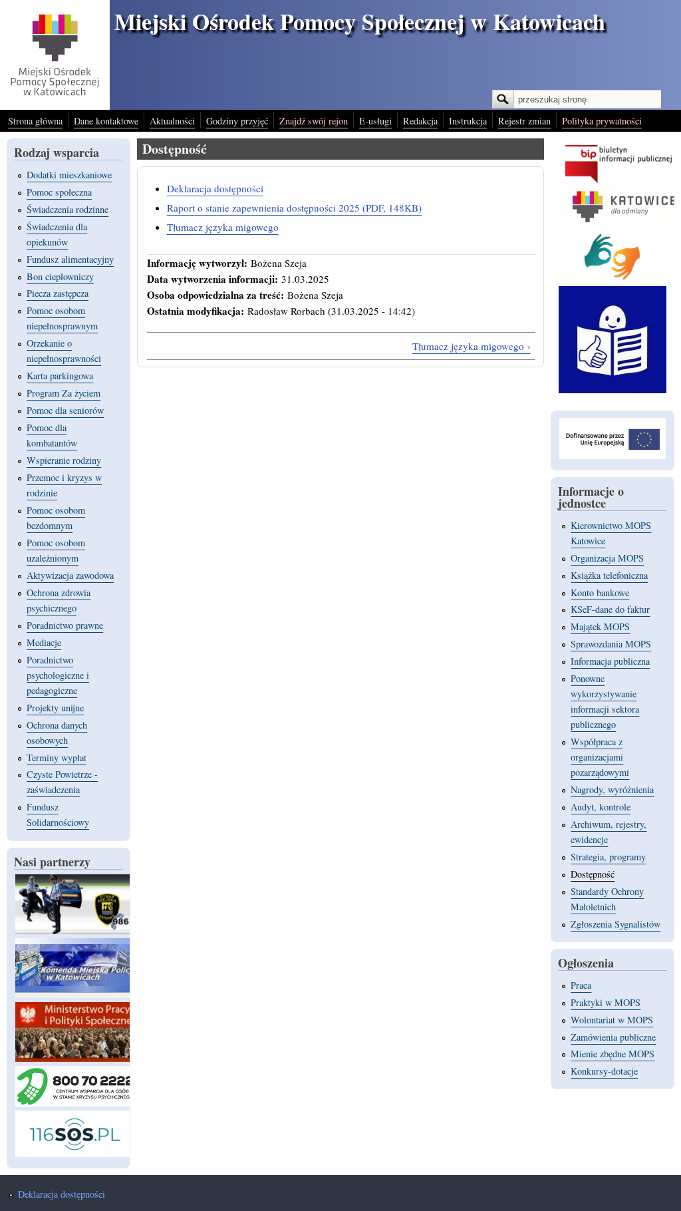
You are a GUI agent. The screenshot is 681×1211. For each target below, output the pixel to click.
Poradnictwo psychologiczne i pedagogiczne (58, 675)
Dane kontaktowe (106, 120)
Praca (581, 985)
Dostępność (592, 874)
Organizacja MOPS (607, 558)
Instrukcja (468, 120)
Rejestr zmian (524, 120)
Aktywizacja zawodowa (70, 575)
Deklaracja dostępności (215, 188)
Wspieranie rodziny (64, 460)
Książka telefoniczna (609, 575)
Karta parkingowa (60, 375)
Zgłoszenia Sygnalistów (615, 924)
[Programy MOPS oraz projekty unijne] (612, 455)
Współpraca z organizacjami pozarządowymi (600, 756)
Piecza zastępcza (57, 293)
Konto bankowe (600, 592)
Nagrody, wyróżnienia (612, 789)
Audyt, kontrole (600, 806)
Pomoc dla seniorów (65, 410)
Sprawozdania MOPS (611, 643)
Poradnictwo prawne (65, 625)
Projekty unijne (55, 707)
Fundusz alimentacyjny (70, 259)
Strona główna (35, 120)
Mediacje (44, 642)
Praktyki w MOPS (605, 1002)
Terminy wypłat (56, 757)
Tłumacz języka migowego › (471, 346)
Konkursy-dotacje (604, 1071)
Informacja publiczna (610, 661)
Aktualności (172, 120)
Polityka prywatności (602, 120)
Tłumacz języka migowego (223, 227)
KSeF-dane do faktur (610, 609)
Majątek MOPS (600, 626)
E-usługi (375, 120)
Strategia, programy (608, 856)
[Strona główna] (55, 105)
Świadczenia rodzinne (67, 209)
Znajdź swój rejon (313, 120)
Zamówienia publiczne (613, 1037)
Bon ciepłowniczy (60, 276)
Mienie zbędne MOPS (612, 1053)
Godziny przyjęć (237, 120)
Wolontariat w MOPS (612, 1019)
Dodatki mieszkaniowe (69, 174)
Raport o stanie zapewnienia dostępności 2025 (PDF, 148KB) (294, 207)
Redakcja (420, 120)
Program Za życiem (63, 393)
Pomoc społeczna (59, 192)
